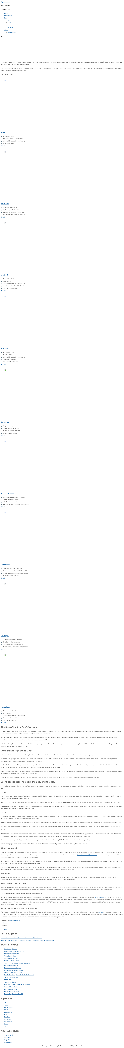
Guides (6, 1010)
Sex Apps (7, 1017)
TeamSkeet (5, 564)
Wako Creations (5, 6)
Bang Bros (5, 422)
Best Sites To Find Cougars (12, 968)
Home (6, 13)
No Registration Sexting (11, 954)
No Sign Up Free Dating (11, 965)
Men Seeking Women (10, 949)
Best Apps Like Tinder (11, 989)
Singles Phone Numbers (11, 977)
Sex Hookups (8, 1022)
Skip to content (5, 2)
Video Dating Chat (10, 956)
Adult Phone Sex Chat (11, 958)
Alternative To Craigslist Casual (13, 970)
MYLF (3, 132)
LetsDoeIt (4, 275)
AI (8, 25)
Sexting (10, 27)
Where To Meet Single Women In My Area (17, 963)
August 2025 (8, 1037)
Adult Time (5, 204)
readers (100, 912)
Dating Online (8, 1007)
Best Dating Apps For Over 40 (13, 994)
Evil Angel (5, 636)
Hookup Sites (8, 16)
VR (9, 20)
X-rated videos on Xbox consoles (87, 855)
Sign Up (3, 146)
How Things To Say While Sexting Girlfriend (17, 984)
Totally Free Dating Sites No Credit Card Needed (19, 975)
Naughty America (8, 493)
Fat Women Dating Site (11, 991)
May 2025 (7, 1040)
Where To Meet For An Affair (13, 973)
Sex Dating (7, 1019)
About (6, 30)
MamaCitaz (5, 707)
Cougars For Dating (10, 982)
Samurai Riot (12, 32)
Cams (9, 23)
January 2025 (8, 1042)
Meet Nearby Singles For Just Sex (14, 951)
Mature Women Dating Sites (13, 987)
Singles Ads (7, 980)
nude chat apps (99, 897)
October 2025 (8, 1035)
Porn (5, 18)
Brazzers (4, 348)
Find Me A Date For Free (11, 961)
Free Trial (3, 291)
